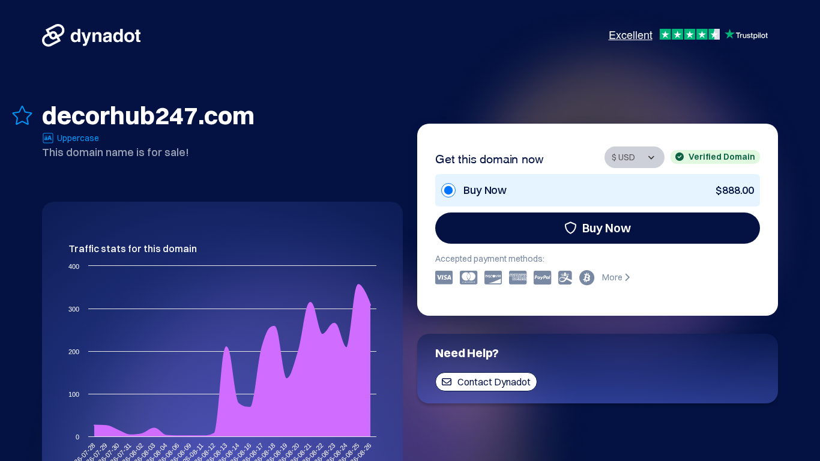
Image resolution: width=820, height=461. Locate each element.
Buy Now (606, 227)
